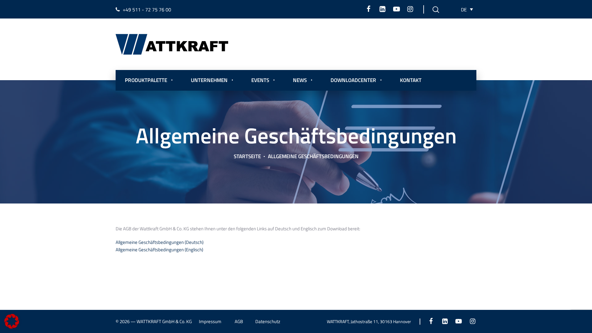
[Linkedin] (382, 9)
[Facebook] (368, 9)
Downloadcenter (353, 80)
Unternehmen (209, 80)
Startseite (247, 156)
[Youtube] (396, 9)
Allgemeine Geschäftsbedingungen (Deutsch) (160, 242)
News (300, 80)
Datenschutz (267, 321)
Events (260, 80)
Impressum (210, 321)
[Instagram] (410, 9)
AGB (239, 321)
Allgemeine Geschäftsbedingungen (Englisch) (159, 249)
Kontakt (410, 80)
